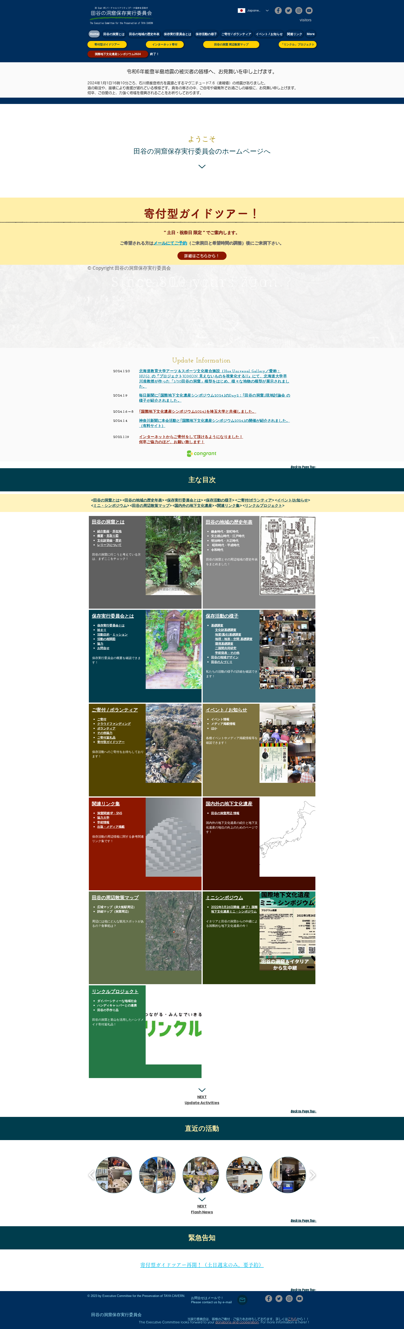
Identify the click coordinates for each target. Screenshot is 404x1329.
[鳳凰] (195, 336)
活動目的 (103, 634)
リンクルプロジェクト (263, 506)
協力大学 (103, 817)
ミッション (120, 634)
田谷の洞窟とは (106, 500)
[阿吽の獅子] (191, 336)
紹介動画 (103, 531)
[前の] (25, 306)
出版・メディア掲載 (111, 827)
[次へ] (378, 306)
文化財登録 (104, 540)
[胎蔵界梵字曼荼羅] (200, 336)
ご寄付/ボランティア (254, 500)
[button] (114, 1175)
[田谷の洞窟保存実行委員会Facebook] (278, 10)
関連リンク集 (228, 506)
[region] (145, 562)
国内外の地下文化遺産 (193, 506)
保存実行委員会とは (184, 500)
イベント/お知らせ (292, 500)
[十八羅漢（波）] (208, 336)
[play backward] (91, 1175)
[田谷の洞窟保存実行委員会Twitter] (288, 10)
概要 (100, 536)
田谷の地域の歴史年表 (143, 500)
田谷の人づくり (221, 662)
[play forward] (312, 1175)
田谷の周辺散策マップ (151, 506)
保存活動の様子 (219, 500)
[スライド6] (212, 336)
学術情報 (103, 822)
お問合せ (103, 648)
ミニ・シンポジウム (110, 506)
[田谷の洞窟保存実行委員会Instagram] (298, 10)
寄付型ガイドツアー (111, 742)
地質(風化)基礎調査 (228, 634)
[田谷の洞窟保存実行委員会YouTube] (309, 10)
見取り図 (112, 536)
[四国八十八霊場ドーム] (204, 336)
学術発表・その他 (227, 653)
